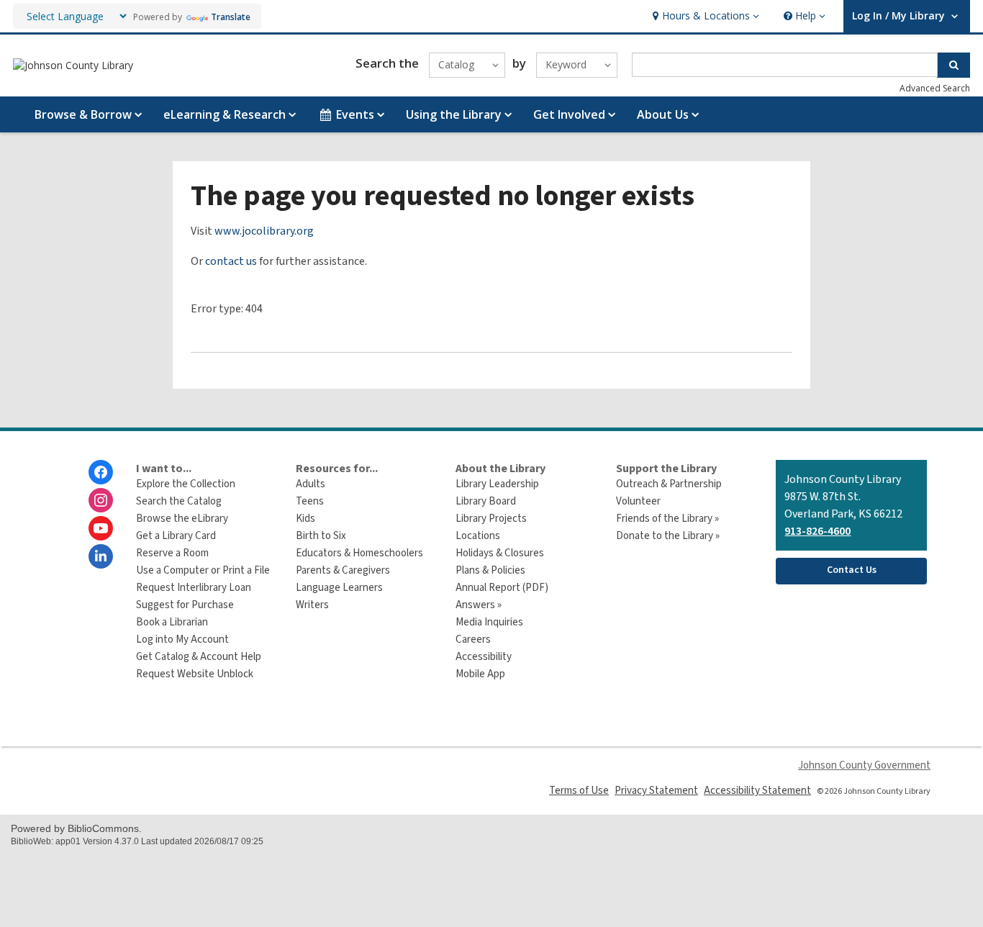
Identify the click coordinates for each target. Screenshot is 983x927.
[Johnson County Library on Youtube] (101, 528)
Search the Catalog (179, 501)
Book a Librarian (172, 622)
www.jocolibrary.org (264, 231)
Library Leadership (497, 484)
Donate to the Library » (668, 535)
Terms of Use (579, 790)
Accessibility (484, 656)
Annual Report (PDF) (502, 587)
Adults (310, 484)
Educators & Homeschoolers (359, 553)
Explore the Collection (185, 484)
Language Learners (339, 587)
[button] (704, 16)
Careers (473, 639)
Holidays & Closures (500, 553)
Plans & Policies (490, 570)
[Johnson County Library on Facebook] (101, 472)
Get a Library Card (176, 535)
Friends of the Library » (667, 518)
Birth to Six (321, 535)
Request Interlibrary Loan (193, 587)
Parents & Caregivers (343, 570)
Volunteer (638, 501)
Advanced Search (935, 88)
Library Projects (491, 518)
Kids (305, 518)
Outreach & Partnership (669, 484)
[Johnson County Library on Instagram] (101, 500)
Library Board (486, 501)
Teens (310, 501)
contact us (231, 261)
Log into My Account (182, 639)
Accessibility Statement (757, 790)
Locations (478, 535)
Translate (230, 17)
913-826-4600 (817, 531)
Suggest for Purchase (185, 604)
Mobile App (480, 674)
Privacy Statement (656, 790)
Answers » (479, 604)
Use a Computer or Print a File (203, 570)
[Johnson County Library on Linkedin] (101, 556)
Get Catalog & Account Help (198, 656)
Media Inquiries (489, 622)
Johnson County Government (864, 765)
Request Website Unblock (194, 674)
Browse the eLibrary (182, 518)
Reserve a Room (172, 553)
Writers (312, 604)
